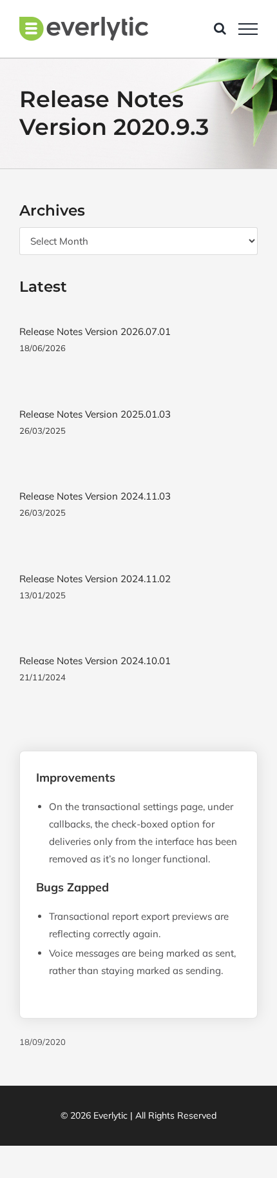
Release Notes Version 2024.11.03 (95, 496)
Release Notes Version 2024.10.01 (95, 661)
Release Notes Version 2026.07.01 (95, 331)
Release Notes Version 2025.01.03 (95, 414)
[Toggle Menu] (248, 29)
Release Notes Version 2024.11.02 (95, 579)
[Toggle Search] (220, 28)
